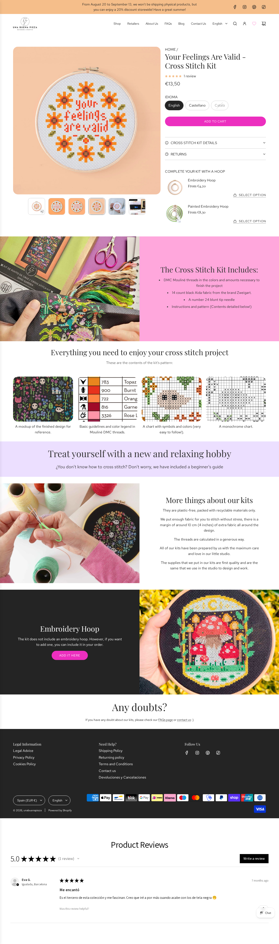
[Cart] (264, 23)
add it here (69, 655)
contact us (184, 720)
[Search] (235, 23)
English (174, 105)
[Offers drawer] (254, 23)
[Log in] (244, 23)
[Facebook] (235, 7)
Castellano (197, 105)
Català (220, 105)
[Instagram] (244, 7)
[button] (16, 120)
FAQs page (165, 720)
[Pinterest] (254, 7)
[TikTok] (264, 7)
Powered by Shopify (60, 810)
